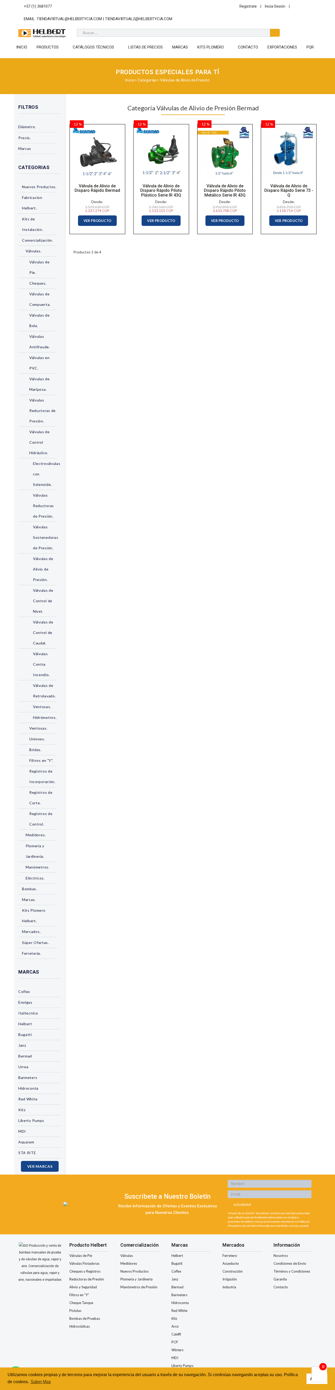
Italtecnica (28, 1013)
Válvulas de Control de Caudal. (43, 632)
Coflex (24, 991)
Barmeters (27, 1077)
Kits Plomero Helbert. (33, 915)
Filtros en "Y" (79, 1295)
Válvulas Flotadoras (84, 1263)
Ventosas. (42, 706)
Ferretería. (31, 953)
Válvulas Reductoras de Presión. (42, 410)
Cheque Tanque (81, 1303)
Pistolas (75, 1310)
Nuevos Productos (134, 1271)
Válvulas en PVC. (39, 362)
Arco (175, 1326)
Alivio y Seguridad (83, 1287)
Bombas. (29, 889)
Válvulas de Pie (80, 1255)
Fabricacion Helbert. (32, 202)
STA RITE (27, 1152)
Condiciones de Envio (289, 1263)
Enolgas (25, 1002)
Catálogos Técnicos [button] (93, 47)
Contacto (248, 47)
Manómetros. (37, 867)
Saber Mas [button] (41, 1382)
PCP (174, 1342)
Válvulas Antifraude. (39, 341)
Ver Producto (97, 221)
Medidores (128, 1263)
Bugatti (25, 1034)
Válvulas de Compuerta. (40, 299)
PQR (310, 47)
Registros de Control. (40, 818)
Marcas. (29, 899)
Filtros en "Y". (41, 760)
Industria (229, 1287)
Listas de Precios (145, 47)
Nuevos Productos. (39, 186)
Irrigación (229, 1279)
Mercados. (31, 931)
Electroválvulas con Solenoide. (45, 474)
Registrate (248, 6)
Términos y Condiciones (291, 1271)
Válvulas (126, 1255)
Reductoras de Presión (86, 1279)
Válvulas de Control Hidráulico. (39, 442)
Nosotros (280, 1255)
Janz (22, 1045)
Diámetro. (27, 126)
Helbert (25, 1024)
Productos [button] (48, 47)
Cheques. (38, 283)
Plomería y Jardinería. (35, 851)
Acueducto (230, 1263)
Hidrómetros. (45, 717)
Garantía (280, 1279)
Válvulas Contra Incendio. (41, 664)
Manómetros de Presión (138, 1287)
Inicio (21, 47)
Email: (97, 19)
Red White (27, 1099)
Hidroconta (28, 1088)
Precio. (24, 137)
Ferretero (229, 1255)
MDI (22, 1131)
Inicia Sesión (275, 6)
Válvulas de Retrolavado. (44, 690)
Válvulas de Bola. (39, 320)
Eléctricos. (35, 878)
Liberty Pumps (31, 1120)
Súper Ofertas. (35, 942)
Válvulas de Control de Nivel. (43, 600)
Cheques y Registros (84, 1271)
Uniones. (37, 739)
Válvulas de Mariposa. (39, 384)
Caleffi (176, 1334)
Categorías (147, 80)
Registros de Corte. (40, 797)
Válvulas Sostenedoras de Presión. (45, 537)
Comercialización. (37, 240)
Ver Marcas (40, 1166)
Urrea (23, 1067)
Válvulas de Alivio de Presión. (43, 569)
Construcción (232, 1271)
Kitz (22, 1109)
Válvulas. (33, 251)
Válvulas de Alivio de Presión (185, 80)
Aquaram (26, 1142)
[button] (59, 127)
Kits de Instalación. (32, 224)
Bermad (25, 1056)
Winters (177, 1350)
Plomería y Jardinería (136, 1279)
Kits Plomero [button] (210, 47)
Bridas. (35, 749)
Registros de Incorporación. (42, 776)
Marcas (180, 47)
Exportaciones (282, 47)
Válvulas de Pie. (39, 267)
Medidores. (36, 835)
